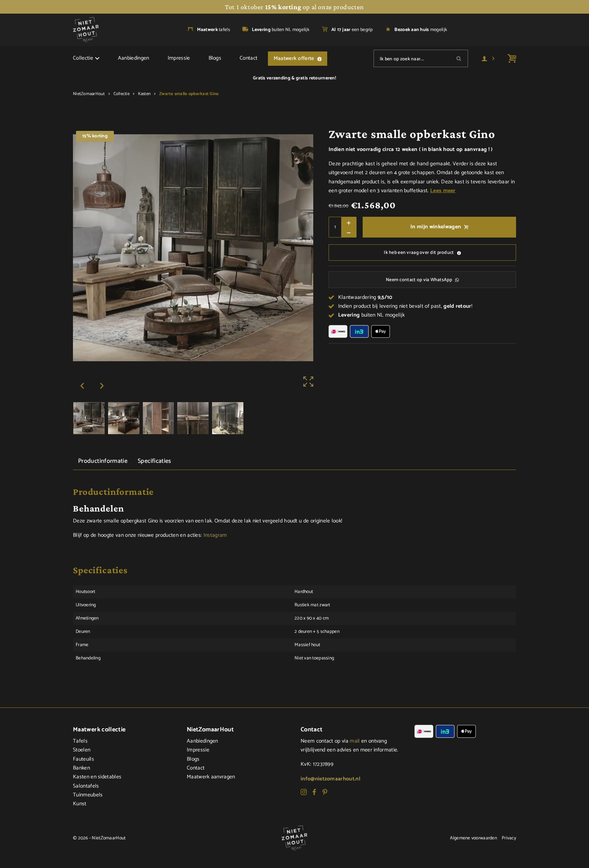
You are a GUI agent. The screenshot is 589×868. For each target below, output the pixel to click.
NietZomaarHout (89, 93)
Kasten (144, 93)
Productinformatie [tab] (102, 461)
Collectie (83, 58)
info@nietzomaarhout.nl (330, 779)
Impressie (179, 58)
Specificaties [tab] (154, 461)
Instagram (215, 535)
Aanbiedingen (133, 58)
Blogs (215, 58)
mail (355, 741)
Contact (248, 58)
